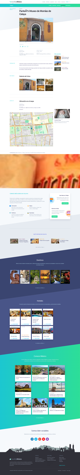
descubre (63, 2)
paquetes (52, 2)
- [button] (11, 115)
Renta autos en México (39, 461)
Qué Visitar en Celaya (12, 9)
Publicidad (59, 470)
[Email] (28, 47)
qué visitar (63, 5)
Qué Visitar (28, 152)
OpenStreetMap (47, 145)
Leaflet (43, 145)
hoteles (43, 2)
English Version (62, 465)
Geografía (61, 461)
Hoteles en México (38, 458)
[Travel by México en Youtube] (43, 439)
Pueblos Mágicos (62, 458)
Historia (60, 460)
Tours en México (50, 458)
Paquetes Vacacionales (51, 460)
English (67, 2)
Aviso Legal (68, 470)
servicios (58, 5)
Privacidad (64, 470)
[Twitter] (23, 47)
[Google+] (25, 47)
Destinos (20, 152)
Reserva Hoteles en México (40, 460)
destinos (47, 2)
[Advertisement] (62, 90)
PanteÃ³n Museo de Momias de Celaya (37, 152)
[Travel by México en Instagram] (47, 439)
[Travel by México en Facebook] (32, 439)
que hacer (54, 5)
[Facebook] (20, 47)
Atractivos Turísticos (51, 457)
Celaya (11, 5)
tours (56, 2)
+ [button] (11, 113)
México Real (61, 457)
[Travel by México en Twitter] (35, 439)
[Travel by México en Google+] (39, 439)
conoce (59, 2)
